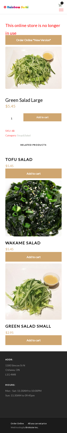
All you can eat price (37, 423)
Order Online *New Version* (33, 40)
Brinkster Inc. (31, 427)
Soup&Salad (24, 135)
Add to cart (42, 117)
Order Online (17, 423)
